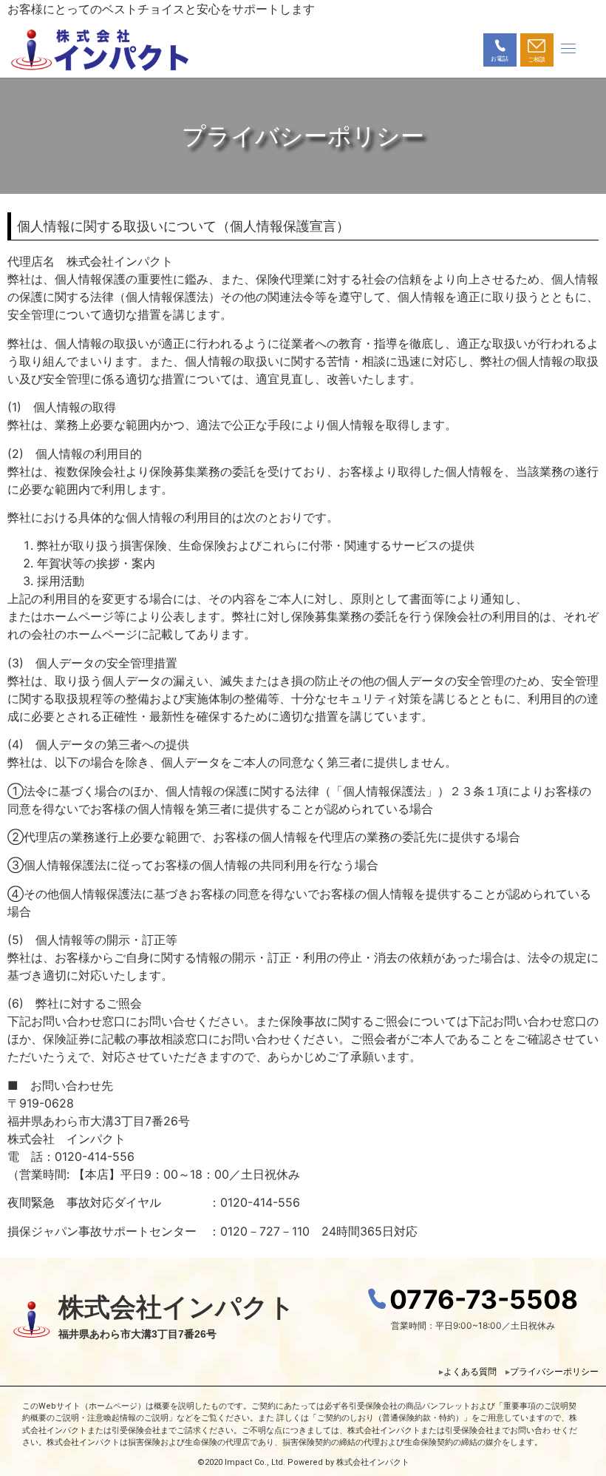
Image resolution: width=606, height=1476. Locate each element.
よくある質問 (474, 1371)
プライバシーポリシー (554, 1371)
